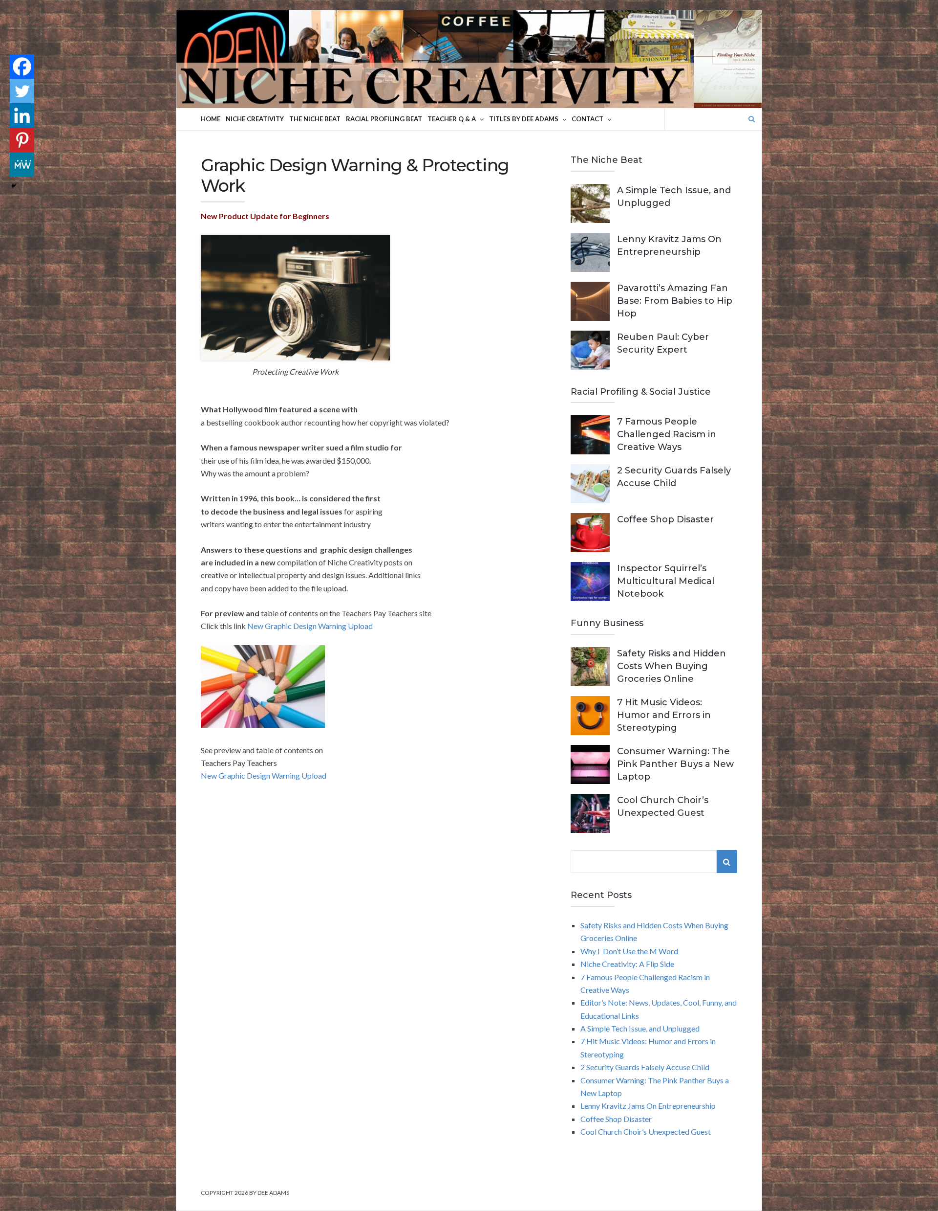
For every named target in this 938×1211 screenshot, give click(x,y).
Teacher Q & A (451, 119)
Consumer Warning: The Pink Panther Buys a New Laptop (675, 764)
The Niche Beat (315, 119)
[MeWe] (22, 164)
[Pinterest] (22, 140)
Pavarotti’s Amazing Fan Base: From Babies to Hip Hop (674, 301)
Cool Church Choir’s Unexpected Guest (645, 1131)
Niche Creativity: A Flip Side (627, 963)
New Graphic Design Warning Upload (310, 625)
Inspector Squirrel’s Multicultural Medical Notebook (665, 581)
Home (210, 119)
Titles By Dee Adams (523, 119)
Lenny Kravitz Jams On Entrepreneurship (648, 1105)
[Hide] (14, 186)
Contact (587, 119)
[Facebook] (22, 66)
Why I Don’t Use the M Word (629, 951)
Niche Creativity (255, 119)
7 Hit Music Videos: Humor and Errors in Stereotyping (664, 715)
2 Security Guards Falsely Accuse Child (644, 1067)
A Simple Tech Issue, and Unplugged (640, 1028)
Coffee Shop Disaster (665, 519)
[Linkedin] (22, 115)
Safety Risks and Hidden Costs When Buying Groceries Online (671, 666)
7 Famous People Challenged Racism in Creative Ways (666, 434)
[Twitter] (22, 91)
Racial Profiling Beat (384, 119)
